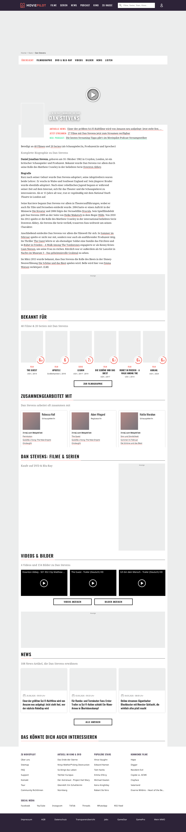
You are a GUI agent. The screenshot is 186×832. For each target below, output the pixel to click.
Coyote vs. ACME (139, 774)
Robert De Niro (101, 790)
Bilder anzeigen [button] (113, 601)
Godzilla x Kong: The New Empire (37, 440)
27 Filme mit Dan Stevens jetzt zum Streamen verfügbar (99, 133)
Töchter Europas (65, 774)
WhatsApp (102, 805)
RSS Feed (118, 805)
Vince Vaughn (101, 759)
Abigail (154, 370)
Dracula (86, 211)
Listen (108, 60)
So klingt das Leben (67, 769)
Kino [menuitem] (96, 5)
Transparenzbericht (85, 819)
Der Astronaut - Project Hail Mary (74, 780)
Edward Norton (101, 764)
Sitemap (25, 764)
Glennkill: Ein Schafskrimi (70, 785)
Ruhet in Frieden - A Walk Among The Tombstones (130, 372)
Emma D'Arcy (100, 774)
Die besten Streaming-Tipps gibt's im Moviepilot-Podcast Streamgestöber (106, 137)
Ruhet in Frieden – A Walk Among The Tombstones (52, 245)
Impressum (26, 819)
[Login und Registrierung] (161, 5)
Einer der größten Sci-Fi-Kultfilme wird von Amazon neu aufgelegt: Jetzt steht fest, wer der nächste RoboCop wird (44, 704)
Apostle (56, 370)
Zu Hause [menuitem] (107, 5)
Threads (86, 805)
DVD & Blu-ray (63, 60)
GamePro (140, 819)
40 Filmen (39, 146)
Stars (30, 53)
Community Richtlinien (32, 790)
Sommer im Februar (129, 440)
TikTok (72, 805)
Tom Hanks (99, 769)
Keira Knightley (101, 785)
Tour (23, 785)
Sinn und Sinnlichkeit (130, 436)
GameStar (122, 819)
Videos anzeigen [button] (72, 601)
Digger (134, 764)
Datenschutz (60, 819)
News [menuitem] (74, 5)
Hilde (101, 215)
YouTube (41, 805)
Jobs (106, 819)
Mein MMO (159, 819)
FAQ (23, 769)
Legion (80, 370)
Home (23, 53)
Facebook (25, 805)
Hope (133, 759)
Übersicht (28, 60)
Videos (79, 60)
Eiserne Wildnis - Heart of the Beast (148, 790)
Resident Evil (137, 769)
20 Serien (56, 146)
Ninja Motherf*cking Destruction (74, 764)
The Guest (39, 241)
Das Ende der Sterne (68, 759)
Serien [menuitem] (64, 5)
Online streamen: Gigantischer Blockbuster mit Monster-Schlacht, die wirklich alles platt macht (140, 704)
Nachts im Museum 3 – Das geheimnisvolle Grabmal (49, 253)
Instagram (57, 805)
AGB (43, 819)
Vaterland (135, 785)
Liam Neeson (28, 249)
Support (25, 774)
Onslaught (27, 443)
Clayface (135, 780)
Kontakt (24, 780)
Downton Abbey (92, 167)
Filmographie (44, 60)
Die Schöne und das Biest (52, 263)
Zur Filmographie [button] (93, 383)
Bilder (90, 60)
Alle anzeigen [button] (93, 722)
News (99, 60)
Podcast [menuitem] (85, 5)
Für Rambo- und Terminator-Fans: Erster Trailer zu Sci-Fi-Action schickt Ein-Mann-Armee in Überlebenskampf (92, 704)
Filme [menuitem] (54, 5)
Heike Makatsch (73, 215)
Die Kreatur (38, 211)
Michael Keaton (101, 780)
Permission (27, 436)
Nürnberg (62, 790)
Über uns (25, 759)
